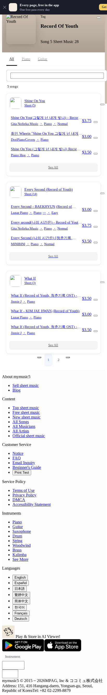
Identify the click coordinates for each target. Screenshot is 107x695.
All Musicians (23, 426)
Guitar (17, 526)
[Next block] (68, 357)
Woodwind (21, 545)
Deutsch (21, 619)
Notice (17, 453)
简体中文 (21, 601)
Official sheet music (28, 436)
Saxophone (21, 531)
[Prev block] (39, 357)
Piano (17, 522)
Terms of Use (23, 490)
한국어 (20, 607)
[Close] (5, 7)
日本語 (20, 589)
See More (20, 559)
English (20, 577)
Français (21, 613)
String (17, 540)
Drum (17, 536)
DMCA (18, 500)
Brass (17, 550)
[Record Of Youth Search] (57, 76)
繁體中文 (21, 595)
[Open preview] (95, 122)
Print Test (22, 472)
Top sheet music (25, 408)
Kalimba (19, 554)
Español (21, 583)
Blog (16, 390)
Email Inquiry (23, 462)
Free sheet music (26, 412)
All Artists (20, 431)
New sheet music (26, 417)
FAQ (16, 458)
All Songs (20, 422)
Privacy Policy (24, 495)
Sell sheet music (25, 385)
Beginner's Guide (26, 467)
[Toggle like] (99, 17)
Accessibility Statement (31, 504)
